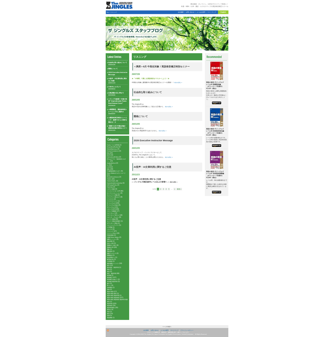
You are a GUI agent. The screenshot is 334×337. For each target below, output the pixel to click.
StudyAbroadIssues (113, 177)
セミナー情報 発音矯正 (113, 221)
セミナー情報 (111, 219)
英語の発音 (110, 291)
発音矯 (109, 275)
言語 (108, 311)
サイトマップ (211, 12)
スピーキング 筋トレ (113, 215)
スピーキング (111, 213)
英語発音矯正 (111, 307)
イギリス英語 (111, 189)
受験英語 (109, 251)
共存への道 (110, 243)
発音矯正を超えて (112, 279)
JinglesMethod (111, 163)
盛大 (108, 283)
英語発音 (109, 305)
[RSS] (108, 330)
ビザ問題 (109, 227)
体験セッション (111, 239)
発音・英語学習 (111, 273)
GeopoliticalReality (112, 147)
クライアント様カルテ (113, 197)
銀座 (108, 313)
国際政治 (109, 255)
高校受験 (109, 317)
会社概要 (181, 12)
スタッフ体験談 (111, 211)
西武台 (109, 309)
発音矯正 (109, 277)
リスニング (113, 12)
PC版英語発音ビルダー (114, 171)
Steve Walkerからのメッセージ (116, 173)
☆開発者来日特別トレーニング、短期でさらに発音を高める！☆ (117, 120)
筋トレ (109, 285)
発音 (108, 271)
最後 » (179, 189)
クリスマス (110, 199)
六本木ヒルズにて (114, 88)
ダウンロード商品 (112, 223)
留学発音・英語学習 (113, 267)
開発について (113, 69)
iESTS (109, 155)
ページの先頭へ (167, 326)
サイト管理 (223, 336)
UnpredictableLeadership (114, 183)
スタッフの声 (111, 209)
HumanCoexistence (113, 151)
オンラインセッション (113, 193)
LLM (108, 167)
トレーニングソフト (113, 225)
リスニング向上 (111, 233)
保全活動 (109, 241)
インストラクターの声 (113, 191)
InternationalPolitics (113, 157)
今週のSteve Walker (113, 237)
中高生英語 (110, 235)
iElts (108, 153)
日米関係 (109, 261)
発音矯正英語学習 (112, 281)
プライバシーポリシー (186, 330)
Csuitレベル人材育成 (113, 145)
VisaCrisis (110, 187)
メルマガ (109, 229)
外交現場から (111, 257)
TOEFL (109, 179)
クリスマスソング (112, 201)
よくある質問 (201, 12)
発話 (108, 269)
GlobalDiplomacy (112, 149)
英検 (108, 289)
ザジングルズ (111, 207)
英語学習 (109, 303)
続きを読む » (178, 82)
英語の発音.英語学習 (113, 295)
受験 (108, 249)
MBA (108, 169)
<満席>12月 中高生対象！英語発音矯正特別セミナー (117, 128)
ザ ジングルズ (111, 203)
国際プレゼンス (111, 253)
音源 (108, 315)
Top (107, 12)
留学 (108, 265)
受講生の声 (110, 247)
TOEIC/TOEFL (111, 181)
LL (108, 165)
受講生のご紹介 (111, 245)
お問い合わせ (190, 12)
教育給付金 (110, 259)
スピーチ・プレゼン (113, 217)
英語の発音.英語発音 (113, 297)
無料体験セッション (113, 263)
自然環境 (109, 287)
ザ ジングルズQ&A (112, 205)
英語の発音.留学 (112, 293)
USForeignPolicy (112, 185)
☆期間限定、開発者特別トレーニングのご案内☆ (117, 112)
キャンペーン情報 (112, 195)
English (223, 12)
